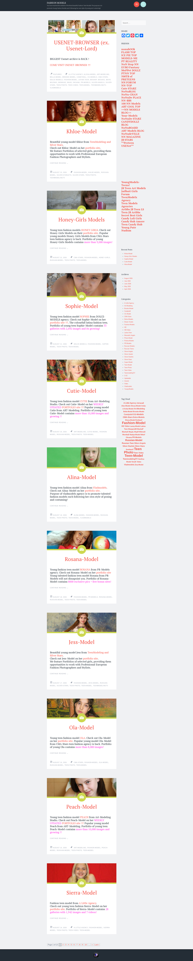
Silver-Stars (78, 175)
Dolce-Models (56, 80)
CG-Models (92, 77)
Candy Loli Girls (131, 218)
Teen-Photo (128, 367)
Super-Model (128, 362)
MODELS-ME (129, 58)
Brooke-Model (69, 77)
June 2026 (127, 284)
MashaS (101, 80)
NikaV (69, 82)
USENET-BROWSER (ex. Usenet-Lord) (81, 45)
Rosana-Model (81, 558)
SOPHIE (84, 316)
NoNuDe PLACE (131, 97)
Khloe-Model (81, 131)
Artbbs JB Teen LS (132, 209)
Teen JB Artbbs (130, 212)
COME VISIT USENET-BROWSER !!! (70, 65)
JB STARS (127, 140)
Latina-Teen (83, 80)
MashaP (93, 80)
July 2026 (127, 281)
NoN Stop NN (129, 64)
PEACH (84, 817)
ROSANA (85, 569)
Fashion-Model (70, 80)
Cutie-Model (81, 390)
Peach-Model (81, 806)
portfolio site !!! (59, 322)
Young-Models (128, 389)
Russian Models (129, 346)
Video (126, 383)
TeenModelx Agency (129, 198)
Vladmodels (55, 88)
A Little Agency (76, 74)
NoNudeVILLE (130, 134)
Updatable (127, 378)
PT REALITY (129, 61)
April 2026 (127, 289)
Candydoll (81, 77)
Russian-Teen (128, 443)
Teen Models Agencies (129, 205)
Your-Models (129, 115)
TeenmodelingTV (98, 85)
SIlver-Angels (98, 82)
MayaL (131, 432)
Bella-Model (55, 77)
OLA (82, 738)
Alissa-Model (90, 74)
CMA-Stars (103, 77)
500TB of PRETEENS (128, 78)
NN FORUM (128, 82)
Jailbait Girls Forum (129, 192)
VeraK (134, 462)
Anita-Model (128, 409)
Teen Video (73, 85)
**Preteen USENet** (127, 144)
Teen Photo (61, 85)
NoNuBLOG (128, 91)
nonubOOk (128, 49)
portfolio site (92, 148)
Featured (57, 74)
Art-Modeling (103, 74)
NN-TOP (126, 85)
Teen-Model (84, 85)
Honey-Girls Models (81, 219)
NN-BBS (126, 100)
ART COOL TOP (130, 106)
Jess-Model (81, 641)
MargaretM (132, 429)
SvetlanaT (130, 449)
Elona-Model (130, 420)
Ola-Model (81, 727)
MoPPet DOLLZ (130, 70)
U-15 (125, 375)
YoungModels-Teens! (130, 183)
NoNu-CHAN (129, 94)
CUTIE (83, 401)
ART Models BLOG (132, 130)
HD (125, 327)
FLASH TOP (128, 52)
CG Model (127, 314)
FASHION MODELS (56, 2)
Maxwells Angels (129, 335)
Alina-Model (81, 477)
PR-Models (85, 82)
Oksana (76, 82)
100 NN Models (130, 103)
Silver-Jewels (128, 354)
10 (86, 945)
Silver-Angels (128, 351)
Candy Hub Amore (133, 221)
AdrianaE (140, 403)
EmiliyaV (138, 420)
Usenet (126, 381)
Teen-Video (128, 370)
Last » (96, 945)
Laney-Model (135, 426)
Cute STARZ (128, 88)
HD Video (126, 426)
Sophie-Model (81, 305)
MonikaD (62, 82)
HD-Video (127, 330)
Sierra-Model (81, 892)
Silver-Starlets (64, 175)
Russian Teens (129, 349)
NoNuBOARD (129, 127)
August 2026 (128, 278)
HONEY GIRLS (89, 230)
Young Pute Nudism (128, 229)
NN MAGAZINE (131, 137)
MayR (108, 80)
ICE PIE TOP (129, 55)
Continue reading (59, 163)
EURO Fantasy (130, 67)
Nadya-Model (135, 435)
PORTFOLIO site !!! (73, 407)
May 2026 (127, 286)
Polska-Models (129, 341)
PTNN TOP (128, 73)
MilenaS (53, 82)
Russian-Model (56, 260)
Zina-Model (139, 465)
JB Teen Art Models (133, 188)
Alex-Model (125, 406)
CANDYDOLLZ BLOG (130, 123)
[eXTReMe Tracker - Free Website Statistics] (96, 956)
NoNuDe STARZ (131, 118)
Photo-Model (128, 338)
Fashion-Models (129, 324)
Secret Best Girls (131, 215)
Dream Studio (128, 322)
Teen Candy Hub (131, 224)
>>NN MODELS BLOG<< (130, 111)
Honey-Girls (104, 257)
